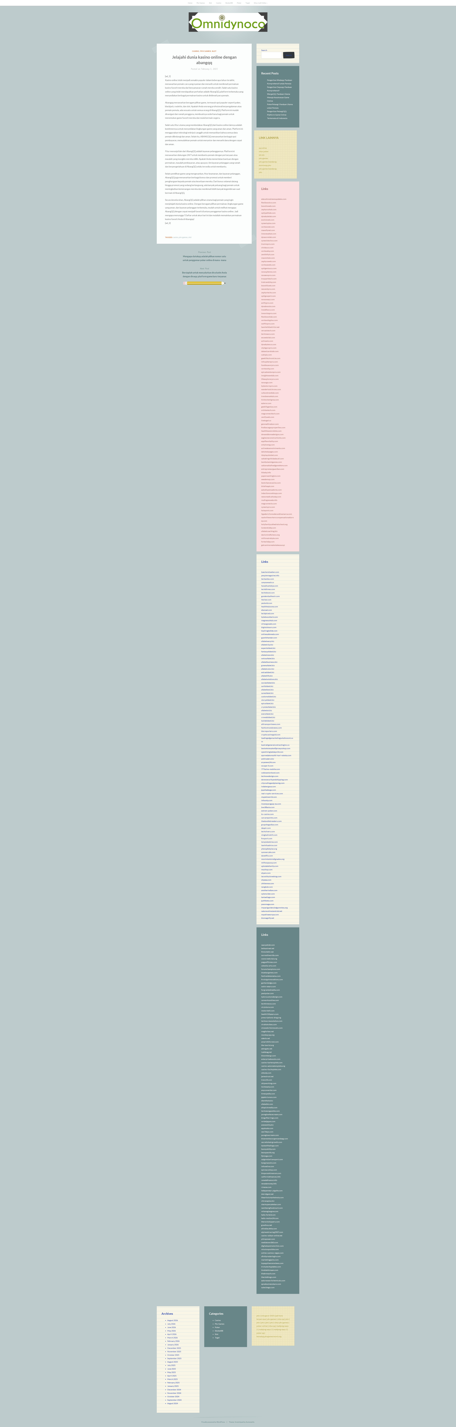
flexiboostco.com (268, 202)
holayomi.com (267, 510)
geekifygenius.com (269, 407)
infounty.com (266, 800)
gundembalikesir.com (270, 596)
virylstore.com (267, 1007)
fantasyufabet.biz (268, 651)
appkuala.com (267, 1128)
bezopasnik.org (268, 1152)
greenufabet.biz (268, 665)
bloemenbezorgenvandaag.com (274, 1138)
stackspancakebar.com (271, 1204)
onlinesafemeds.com (270, 634)
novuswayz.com (268, 299)
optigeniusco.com (268, 268)
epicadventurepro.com (270, 372)
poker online (261, 1326)
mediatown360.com (269, 1242)
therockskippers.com (270, 1221)
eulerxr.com (266, 403)
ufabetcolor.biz (267, 669)
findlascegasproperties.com (273, 427)
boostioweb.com (268, 206)
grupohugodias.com (269, 824)
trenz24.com (266, 1080)
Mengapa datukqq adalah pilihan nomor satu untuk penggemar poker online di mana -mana (204, 256)
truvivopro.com (267, 244)
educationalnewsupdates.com (273, 199)
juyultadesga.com (268, 790)
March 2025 (172, 1379)
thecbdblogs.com (268, 1277)
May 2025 (171, 1372)
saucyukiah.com (268, 945)
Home (190, 3)
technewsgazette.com (270, 1111)
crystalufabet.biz (268, 707)
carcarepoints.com (269, 818)
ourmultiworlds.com (270, 955)
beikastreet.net (267, 948)
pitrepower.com (268, 1239)
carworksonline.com (270, 1000)
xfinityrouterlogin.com (270, 1256)
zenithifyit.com (267, 254)
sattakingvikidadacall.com (272, 458)
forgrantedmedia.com (270, 990)
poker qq (260, 1333)
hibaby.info (266, 472)
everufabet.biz (267, 714)
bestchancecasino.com (271, 483)
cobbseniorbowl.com (270, 773)
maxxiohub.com (268, 258)
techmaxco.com (268, 334)
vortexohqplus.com (269, 320)
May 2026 (171, 1331)
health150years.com (269, 1014)
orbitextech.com (268, 410)
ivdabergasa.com (268, 786)
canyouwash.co (267, 582)
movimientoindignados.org (272, 859)
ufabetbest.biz (267, 689)
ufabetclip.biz (267, 644)
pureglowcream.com (270, 1135)
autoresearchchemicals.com (273, 1280)
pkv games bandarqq (268, 162)
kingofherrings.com (269, 1118)
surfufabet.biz (267, 686)
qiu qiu (261, 155)
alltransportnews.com (270, 724)
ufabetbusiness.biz (269, 662)
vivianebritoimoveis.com (272, 1028)
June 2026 (171, 1327)
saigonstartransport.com (272, 1159)
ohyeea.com (266, 880)
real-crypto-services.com (272, 793)
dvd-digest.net (267, 1194)
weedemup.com (267, 479)
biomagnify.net (267, 918)
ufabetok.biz (266, 710)
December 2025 (174, 1348)
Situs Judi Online (260, 3)
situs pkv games (281, 1322)
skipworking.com (268, 1083)
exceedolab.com (268, 337)
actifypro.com (267, 303)
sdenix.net (265, 1038)
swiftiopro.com (267, 323)
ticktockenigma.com (270, 400)
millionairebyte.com (270, 538)
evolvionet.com (267, 220)
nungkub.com (267, 887)
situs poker (263, 151)
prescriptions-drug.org (271, 1017)
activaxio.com (267, 341)
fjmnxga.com (266, 1156)
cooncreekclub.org (269, 959)
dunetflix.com (267, 855)
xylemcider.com (268, 894)
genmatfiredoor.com (270, 424)
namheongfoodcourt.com (272, 1208)
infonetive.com (267, 1166)
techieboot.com (268, 592)
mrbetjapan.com (268, 1121)
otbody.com (266, 1073)
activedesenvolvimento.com (273, 448)
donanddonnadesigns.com (272, 434)
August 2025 (172, 1362)
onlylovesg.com (268, 445)
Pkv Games (201, 3)
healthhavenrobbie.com (271, 431)
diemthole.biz (267, 1100)
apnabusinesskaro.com (271, 1284)
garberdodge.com (268, 983)
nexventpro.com (268, 289)
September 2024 (174, 1400)
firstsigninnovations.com (272, 979)
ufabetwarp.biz (267, 641)
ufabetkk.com (267, 1104)
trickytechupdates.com (271, 1266)
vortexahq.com (267, 251)
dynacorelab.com (268, 237)
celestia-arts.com (268, 966)
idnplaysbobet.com (269, 455)
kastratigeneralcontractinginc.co (275, 745)
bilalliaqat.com (267, 486)
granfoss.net (266, 1225)
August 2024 (172, 1403)
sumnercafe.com (268, 852)
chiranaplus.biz (267, 1201)
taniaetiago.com (268, 897)
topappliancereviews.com (272, 1263)
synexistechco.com (269, 240)
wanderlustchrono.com (271, 389)
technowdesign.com (269, 776)
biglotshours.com (268, 627)
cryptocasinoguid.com (270, 734)
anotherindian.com (269, 890)
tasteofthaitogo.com (270, 1145)
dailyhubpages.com (269, 452)
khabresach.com (268, 1273)
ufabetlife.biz (267, 676)
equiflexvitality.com (269, 441)
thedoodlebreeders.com (271, 821)
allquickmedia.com (269, 1107)
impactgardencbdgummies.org (274, 907)
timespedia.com (268, 1093)
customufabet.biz (268, 696)
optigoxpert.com (268, 296)
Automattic (250, 1422)
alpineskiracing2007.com (272, 1232)
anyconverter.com (268, 1090)
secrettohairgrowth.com (271, 1142)
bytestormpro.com (269, 386)
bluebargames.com (269, 972)
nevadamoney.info (269, 1183)
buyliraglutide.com (269, 631)
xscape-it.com (267, 766)
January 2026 (173, 1344)
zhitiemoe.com (267, 883)
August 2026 (172, 1320)
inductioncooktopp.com (271, 493)
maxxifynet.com (268, 230)
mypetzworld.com (269, 797)
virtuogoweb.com (268, 624)
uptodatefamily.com (269, 866)
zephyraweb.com (268, 261)
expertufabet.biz (268, 648)
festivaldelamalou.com (270, 976)
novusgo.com (266, 382)
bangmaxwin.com (268, 1163)
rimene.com (266, 1187)
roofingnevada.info (269, 500)
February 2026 (173, 1341)
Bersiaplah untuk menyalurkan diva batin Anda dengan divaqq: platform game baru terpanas (204, 272)
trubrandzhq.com (268, 282)
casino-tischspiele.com (271, 1069)
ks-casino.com (267, 814)
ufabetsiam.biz (267, 655)
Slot (210, 3)
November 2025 (174, 1351)
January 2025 (173, 1386)
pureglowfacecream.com (271, 1114)
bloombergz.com (268, 1055)
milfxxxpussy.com (269, 862)
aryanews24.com (268, 762)
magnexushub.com (269, 620)
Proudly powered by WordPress (213, 1422)
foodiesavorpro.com (270, 365)
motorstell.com (267, 1010)
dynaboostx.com (268, 306)
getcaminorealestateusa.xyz (273, 545)
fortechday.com (267, 541)
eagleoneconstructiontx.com (273, 438)
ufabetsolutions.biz (269, 679)
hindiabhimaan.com (269, 1270)
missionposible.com (270, 1249)
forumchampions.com (270, 969)
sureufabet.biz (267, 693)
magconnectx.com (269, 503)
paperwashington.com (270, 476)
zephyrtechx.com (268, 292)
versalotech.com (268, 330)
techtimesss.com (268, 1003)
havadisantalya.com (269, 586)
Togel (247, 3)
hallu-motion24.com (269, 1218)
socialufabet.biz (268, 683)
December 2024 (174, 1389)
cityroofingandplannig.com (272, 783)
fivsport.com (266, 838)
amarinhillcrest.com (270, 1042)
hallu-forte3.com (268, 1215)
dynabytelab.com (268, 216)
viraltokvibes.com (269, 1024)
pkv (260, 172)
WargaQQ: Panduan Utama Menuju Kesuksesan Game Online (278, 97)
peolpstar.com (267, 993)
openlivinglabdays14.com (272, 752)
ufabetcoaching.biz (269, 531)
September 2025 (174, 1358)
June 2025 (171, 1369)
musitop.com (266, 869)
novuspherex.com (268, 272)
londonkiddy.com (268, 528)
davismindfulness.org (270, 535)
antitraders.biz (267, 759)
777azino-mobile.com (270, 769)
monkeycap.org (267, 1035)
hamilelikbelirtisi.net (270, 327)
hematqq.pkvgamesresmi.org (268, 1336)
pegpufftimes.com (269, 962)
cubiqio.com (266, 355)
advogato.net (266, 1048)
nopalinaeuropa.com (270, 914)
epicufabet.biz (267, 703)
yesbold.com (266, 603)
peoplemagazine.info (270, 575)
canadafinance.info (269, 1180)
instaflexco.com (268, 310)
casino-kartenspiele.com (271, 1062)
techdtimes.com (268, 589)
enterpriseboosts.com (270, 1059)
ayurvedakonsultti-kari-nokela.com (276, 755)
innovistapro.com (268, 313)
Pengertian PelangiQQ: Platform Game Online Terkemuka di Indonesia (277, 114)
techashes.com (267, 579)
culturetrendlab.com (270, 393)
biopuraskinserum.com (271, 1173)
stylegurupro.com (268, 348)
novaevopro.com (268, 275)
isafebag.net (266, 1052)
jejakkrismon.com (268, 1097)
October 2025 (173, 1355)
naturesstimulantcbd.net (271, 911)
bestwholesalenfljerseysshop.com (275, 748)
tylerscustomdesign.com (271, 997)
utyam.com (266, 873)
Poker (239, 3)
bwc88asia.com (267, 807)
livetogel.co (266, 420)
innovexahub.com (268, 233)
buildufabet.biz (267, 721)
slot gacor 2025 (267, 1315)
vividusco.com (267, 247)
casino (175, 237)
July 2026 (171, 1324)
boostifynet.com (268, 285)
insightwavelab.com (269, 375)
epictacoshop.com (269, 1170)
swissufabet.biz (268, 658)
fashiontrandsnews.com (271, 728)
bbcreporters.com (269, 731)
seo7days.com (267, 1132)
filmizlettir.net (267, 952)
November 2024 (174, 1393)
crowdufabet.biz (268, 717)
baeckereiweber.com (270, 572)
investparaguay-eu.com (271, 804)
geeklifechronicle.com (270, 358)
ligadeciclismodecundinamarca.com (276, 514)
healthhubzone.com (269, 606)
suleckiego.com (267, 1287)
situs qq (281, 1319)
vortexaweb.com (268, 265)
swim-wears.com (268, 986)
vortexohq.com (267, 368)
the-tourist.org (267, 1045)
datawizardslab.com (269, 351)
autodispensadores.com (271, 490)
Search (264, 50)
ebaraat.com (266, 610)
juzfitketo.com (267, 900)
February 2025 (173, 1382)
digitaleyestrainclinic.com (272, 1246)
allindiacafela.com (269, 1228)
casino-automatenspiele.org (273, 1066)
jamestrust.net (267, 1076)
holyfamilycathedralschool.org (274, 524)
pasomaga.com (267, 904)
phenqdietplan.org (269, 849)
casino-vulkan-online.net (271, 1235)
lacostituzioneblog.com (271, 876)
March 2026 (172, 1337)
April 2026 (171, 1334)
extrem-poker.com (269, 811)
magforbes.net (267, 1031)
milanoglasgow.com (269, 1211)
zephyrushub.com (268, 209)
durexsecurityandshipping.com (274, 779)
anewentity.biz (267, 1125)
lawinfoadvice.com (269, 845)
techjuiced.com (267, 613)
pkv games (183, 237)
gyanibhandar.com (269, 637)
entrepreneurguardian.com (272, 469)
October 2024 (173, 1396)
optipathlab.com (268, 213)
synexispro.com (268, 507)
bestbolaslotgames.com (271, 462)
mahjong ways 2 (265, 1329)
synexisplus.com (268, 223)
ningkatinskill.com (269, 835)
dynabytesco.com (268, 344)
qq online (263, 148)
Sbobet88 (229, 3)
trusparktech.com (268, 278)
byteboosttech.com (269, 617)
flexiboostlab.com (269, 317)
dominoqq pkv (265, 165)
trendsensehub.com (269, 396)
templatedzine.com (269, 842)
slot (189, 237)
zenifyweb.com (267, 417)
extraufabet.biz (267, 672)
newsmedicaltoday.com (271, 496)
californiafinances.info (270, 1177)
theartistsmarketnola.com (272, 1197)
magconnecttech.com (270, 413)
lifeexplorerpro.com (270, 379)
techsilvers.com (268, 831)
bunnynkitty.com (268, 1149)
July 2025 (171, 1365)
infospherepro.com (269, 362)
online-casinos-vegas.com (272, 1253)
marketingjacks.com (270, 1260)
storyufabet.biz (267, 700)
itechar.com (266, 599)
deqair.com (266, 828)
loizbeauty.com (267, 1087)
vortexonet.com (268, 227)
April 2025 (171, 1376)
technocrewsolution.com (271, 1021)
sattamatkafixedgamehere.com (274, 465)
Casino (218, 3)
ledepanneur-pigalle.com (272, 1190)
